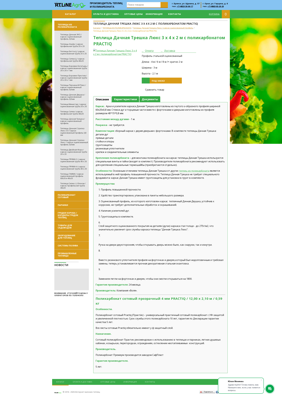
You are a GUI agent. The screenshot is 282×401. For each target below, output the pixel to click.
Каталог (70, 14)
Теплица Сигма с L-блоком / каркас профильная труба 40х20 (73, 185)
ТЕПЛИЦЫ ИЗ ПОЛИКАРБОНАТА (67, 25)
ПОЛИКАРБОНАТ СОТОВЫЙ (66, 196)
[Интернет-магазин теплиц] (70, 3)
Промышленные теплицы (67, 254)
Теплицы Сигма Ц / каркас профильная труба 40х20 (72, 59)
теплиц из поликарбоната (194, 170)
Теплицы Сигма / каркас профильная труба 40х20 (72, 112)
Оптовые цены (133, 14)
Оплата (149, 50)
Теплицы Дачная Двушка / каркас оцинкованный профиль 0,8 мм (72, 96)
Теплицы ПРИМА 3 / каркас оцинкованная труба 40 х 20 (73, 160)
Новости (61, 265)
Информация (154, 14)
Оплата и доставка (106, 14)
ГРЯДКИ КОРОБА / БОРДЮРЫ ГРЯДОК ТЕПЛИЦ (68, 215)
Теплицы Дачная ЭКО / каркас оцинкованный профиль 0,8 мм (71, 36)
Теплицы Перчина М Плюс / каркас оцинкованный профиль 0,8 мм (73, 87)
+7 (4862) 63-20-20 (216, 6)
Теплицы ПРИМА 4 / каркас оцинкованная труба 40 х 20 (73, 167)
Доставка (169, 50)
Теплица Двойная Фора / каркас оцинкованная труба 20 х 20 (73, 151)
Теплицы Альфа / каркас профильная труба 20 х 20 (72, 45)
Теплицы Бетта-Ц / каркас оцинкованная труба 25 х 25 (73, 52)
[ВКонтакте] (217, 392)
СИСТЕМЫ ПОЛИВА (68, 245)
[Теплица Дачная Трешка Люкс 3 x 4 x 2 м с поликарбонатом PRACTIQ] (115, 52)
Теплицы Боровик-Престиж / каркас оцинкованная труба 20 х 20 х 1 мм (73, 77)
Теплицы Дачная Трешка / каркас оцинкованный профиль (72, 121)
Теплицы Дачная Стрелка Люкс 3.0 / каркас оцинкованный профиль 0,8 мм (73, 131)
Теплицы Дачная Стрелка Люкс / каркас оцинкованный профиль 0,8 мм (74, 142)
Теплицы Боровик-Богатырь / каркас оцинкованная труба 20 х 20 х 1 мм (74, 68)
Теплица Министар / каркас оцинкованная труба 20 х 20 (73, 105)
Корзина (214, 14)
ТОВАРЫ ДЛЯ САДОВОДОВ (65, 226)
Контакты (174, 14)
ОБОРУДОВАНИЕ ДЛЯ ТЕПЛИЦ (66, 236)
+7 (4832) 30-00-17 (185, 6)
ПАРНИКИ (63, 205)
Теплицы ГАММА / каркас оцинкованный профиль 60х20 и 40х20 (72, 176)
